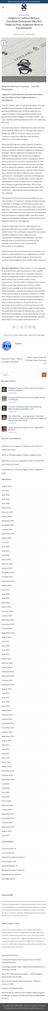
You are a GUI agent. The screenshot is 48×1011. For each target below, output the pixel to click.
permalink (41, 335)
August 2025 (7, 538)
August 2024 (7, 585)
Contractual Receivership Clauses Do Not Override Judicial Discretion (21, 961)
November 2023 (8, 624)
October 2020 (7, 775)
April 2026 (6, 503)
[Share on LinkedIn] (34, 327)
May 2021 (5, 753)
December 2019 (8, 814)
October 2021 (7, 732)
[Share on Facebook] (18, 327)
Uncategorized (7, 879)
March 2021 (6, 762)
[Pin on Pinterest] (30, 327)
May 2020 (5, 792)
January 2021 (7, 766)
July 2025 (5, 542)
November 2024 (8, 572)
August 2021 (7, 741)
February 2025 (7, 564)
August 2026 (7, 486)
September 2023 (8, 633)
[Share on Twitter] (22, 327)
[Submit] (44, 375)
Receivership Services (10, 874)
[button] (3, 7)
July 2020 (5, 784)
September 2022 (8, 684)
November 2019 (8, 818)
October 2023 (7, 628)
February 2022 (7, 715)
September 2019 (8, 827)
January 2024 (7, 615)
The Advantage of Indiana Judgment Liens (25, 455)
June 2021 (6, 749)
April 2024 (6, 603)
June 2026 (6, 495)
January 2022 (7, 719)
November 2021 (8, 728)
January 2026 (7, 516)
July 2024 (5, 590)
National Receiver (8, 866)
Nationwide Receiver (10, 955)
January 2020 (7, 809)
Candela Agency (35, 1008)
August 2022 (7, 689)
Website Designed (31, 1005)
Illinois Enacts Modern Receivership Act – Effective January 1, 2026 (21, 982)
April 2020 (6, 797)
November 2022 (8, 676)
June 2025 (6, 546)
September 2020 (8, 779)
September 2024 (8, 581)
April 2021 (6, 758)
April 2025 (6, 555)
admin (33, 34)
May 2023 (5, 650)
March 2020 (6, 801)
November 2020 (8, 771)
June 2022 (6, 697)
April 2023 (6, 654)
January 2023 (7, 667)
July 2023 (5, 641)
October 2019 (7, 822)
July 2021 (5, 745)
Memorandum (24, 15)
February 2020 (7, 805)
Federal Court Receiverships (12, 988)
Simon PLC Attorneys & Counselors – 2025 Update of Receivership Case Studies (22, 975)
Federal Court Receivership (12, 857)
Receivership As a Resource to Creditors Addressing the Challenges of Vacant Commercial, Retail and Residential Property (23, 995)
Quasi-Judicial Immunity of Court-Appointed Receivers (25, 428)
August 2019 (7, 831)
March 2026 (6, 508)
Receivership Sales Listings (12, 870)
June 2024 (6, 594)
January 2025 (7, 568)
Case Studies (6, 853)
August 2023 (7, 637)
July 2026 (5, 490)
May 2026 (5, 499)
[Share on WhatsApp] (14, 327)
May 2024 (5, 598)
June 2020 (6, 788)
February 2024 (7, 611)
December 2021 (8, 723)
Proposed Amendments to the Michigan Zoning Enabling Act (26, 398)
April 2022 (6, 706)
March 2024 (6, 607)
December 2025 (8, 521)
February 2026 (7, 512)
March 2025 (6, 559)
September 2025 (8, 533)
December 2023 (8, 620)
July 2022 (5, 693)
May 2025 (5, 551)
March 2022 (6, 710)
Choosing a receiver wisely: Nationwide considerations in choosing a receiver (23, 968)
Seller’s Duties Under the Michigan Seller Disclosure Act (36, 360)
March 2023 (6, 659)
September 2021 (8, 736)
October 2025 (7, 529)
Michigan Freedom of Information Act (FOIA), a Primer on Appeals (26, 389)
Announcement (8, 848)
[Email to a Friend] (26, 327)
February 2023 (7, 663)
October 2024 (7, 577)
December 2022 (8, 671)
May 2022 (5, 702)
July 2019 (5, 835)
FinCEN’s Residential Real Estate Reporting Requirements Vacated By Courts (24, 408)
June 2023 (6, 646)
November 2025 (8, 525)
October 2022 (7, 680)
